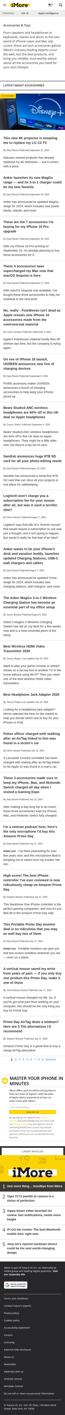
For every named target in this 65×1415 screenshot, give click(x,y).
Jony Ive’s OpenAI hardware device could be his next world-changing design (32, 1248)
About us (9, 1357)
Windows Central (13, 1386)
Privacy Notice (20, 1124)
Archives (51, 1059)
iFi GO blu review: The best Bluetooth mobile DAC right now (33, 1232)
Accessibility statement (17, 1327)
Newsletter (10, 1364)
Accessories (7, 96)
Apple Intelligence (48, 13)
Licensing (9, 1342)
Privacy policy (11, 1313)
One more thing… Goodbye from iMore (34, 1186)
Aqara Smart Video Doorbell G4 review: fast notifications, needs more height (34, 1215)
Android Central (13, 1378)
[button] (60, 5)
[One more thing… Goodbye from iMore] (32, 1173)
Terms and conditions (16, 1298)
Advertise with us (13, 1371)
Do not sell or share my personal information (29, 1393)
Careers (8, 1335)
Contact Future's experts (17, 1305)
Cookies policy (12, 1320)
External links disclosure (17, 1349)
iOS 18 (24, 13)
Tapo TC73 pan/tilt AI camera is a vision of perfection (30, 1198)
